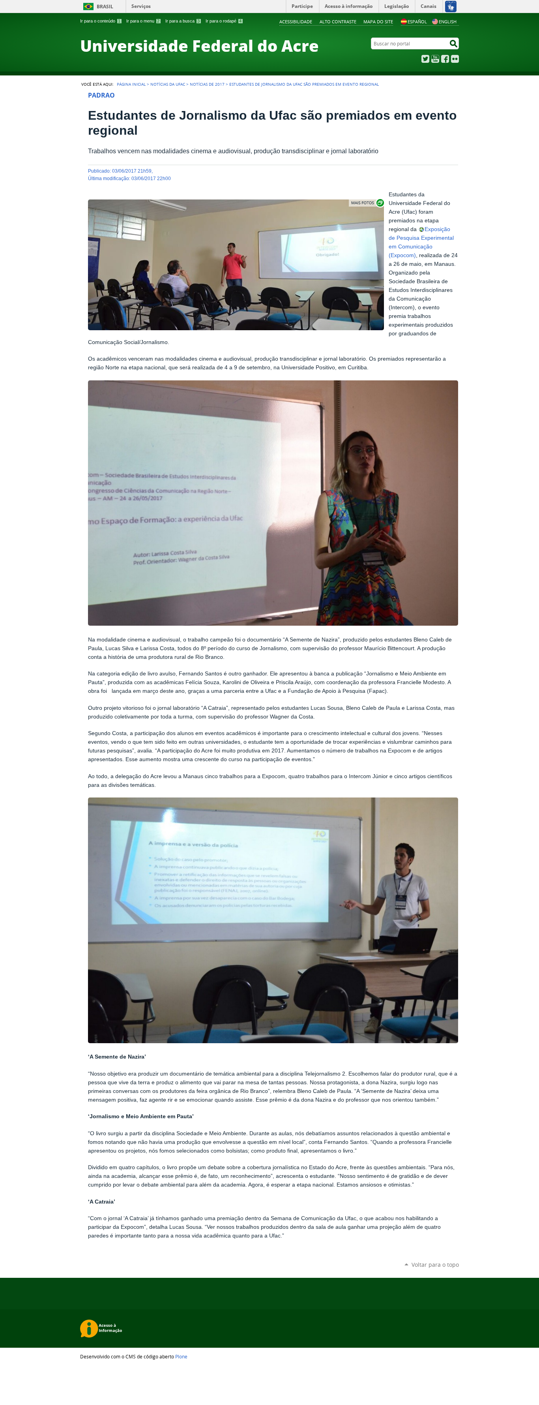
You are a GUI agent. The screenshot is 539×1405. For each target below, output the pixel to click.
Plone (181, 1356)
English (448, 21)
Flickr (455, 59)
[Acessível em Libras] (450, 6)
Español (417, 21)
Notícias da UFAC (167, 84)
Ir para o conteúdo (100, 21)
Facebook (445, 59)
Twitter (425, 59)
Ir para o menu (142, 21)
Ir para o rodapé (223, 21)
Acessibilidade (295, 21)
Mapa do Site (378, 21)
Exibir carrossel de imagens (367, 203)
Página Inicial (131, 84)
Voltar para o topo (435, 1264)
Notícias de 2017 (207, 84)
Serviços (141, 6)
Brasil (105, 6)
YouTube (435, 59)
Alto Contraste (338, 21)
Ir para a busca (182, 21)
